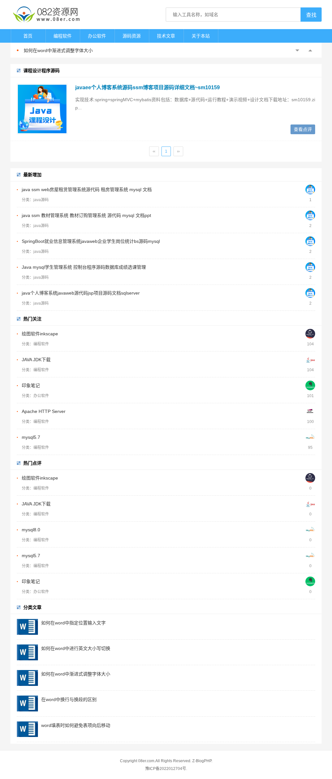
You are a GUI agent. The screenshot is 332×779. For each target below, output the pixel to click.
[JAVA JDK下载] (310, 359)
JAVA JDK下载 (36, 359)
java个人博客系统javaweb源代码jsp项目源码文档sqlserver (81, 293)
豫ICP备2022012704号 (165, 768)
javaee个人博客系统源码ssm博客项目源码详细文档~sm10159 (147, 87)
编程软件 (62, 35)
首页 (27, 35)
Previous (297, 50)
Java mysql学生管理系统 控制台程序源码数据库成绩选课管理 (84, 267)
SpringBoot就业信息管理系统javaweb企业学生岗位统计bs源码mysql (91, 241)
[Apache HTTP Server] (310, 411)
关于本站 (201, 35)
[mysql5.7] (310, 437)
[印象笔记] (310, 385)
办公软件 (97, 35)
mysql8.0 (31, 529)
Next (310, 50)
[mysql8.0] (310, 530)
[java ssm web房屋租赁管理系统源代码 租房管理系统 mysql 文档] (310, 189)
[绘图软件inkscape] (310, 334)
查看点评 (303, 129)
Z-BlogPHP (201, 761)
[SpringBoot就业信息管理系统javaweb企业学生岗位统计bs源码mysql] (310, 241)
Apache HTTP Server (43, 411)
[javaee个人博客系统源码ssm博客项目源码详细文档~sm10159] (42, 109)
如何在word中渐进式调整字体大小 (58, 50)
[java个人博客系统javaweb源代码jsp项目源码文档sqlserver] (310, 293)
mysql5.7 (31, 437)
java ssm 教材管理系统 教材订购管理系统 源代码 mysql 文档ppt (86, 215)
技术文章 (166, 35)
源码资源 (132, 35)
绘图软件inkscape (40, 333)
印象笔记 (31, 385)
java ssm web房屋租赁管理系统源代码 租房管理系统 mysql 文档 (87, 189)
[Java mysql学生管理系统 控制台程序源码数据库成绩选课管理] (310, 267)
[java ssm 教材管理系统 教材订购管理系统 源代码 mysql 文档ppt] (310, 215)
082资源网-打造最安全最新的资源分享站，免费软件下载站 (46, 14)
